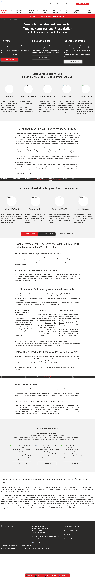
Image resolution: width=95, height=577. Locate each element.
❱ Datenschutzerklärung (71, 539)
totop (68, 575)
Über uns (66, 11)
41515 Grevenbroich (77, 508)
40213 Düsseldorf (35, 508)
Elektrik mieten (31, 11)
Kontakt (63, 575)
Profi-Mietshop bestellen (56, 171)
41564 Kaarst (25, 508)
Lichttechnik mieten (4, 11)
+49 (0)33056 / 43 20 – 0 (72, 526)
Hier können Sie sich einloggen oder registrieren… (51, 16)
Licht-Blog (51, 4)
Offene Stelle (90, 11)
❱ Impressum (68, 534)
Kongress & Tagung (25, 545)
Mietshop (40, 575)
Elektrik (22, 158)
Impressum (60, 4)
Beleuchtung (48, 323)
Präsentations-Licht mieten (37, 156)
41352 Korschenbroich (64, 508)
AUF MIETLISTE (22, 463)
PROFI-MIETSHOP (83, 4)
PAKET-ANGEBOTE (41, 57)
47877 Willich (54, 508)
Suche (93, 4)
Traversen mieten (19, 11)
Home (35, 4)
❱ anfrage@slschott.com (71, 530)
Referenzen (43, 4)
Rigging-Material (68, 156)
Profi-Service (55, 11)
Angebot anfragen (52, 575)
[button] (35, 179)
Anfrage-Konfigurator (70, 164)
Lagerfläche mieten (77, 11)
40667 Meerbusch (45, 508)
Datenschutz (69, 4)
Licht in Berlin (44, 11)
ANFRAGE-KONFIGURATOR (73, 61)
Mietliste (30, 575)
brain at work (47, 551)
